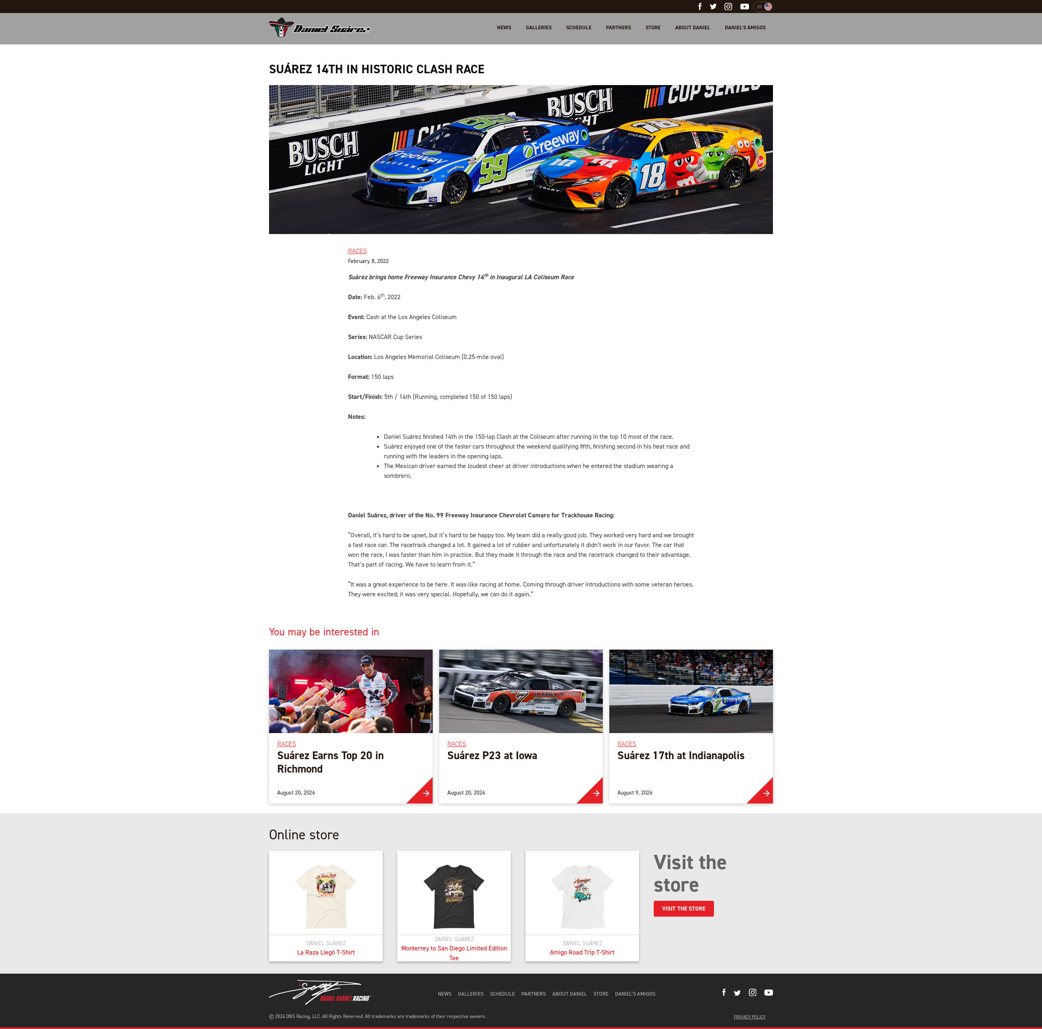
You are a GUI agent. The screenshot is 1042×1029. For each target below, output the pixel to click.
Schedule (578, 27)
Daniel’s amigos (745, 27)
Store (653, 27)
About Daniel (692, 27)
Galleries (539, 27)
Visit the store (683, 909)
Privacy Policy (750, 1017)
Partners (618, 27)
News (504, 27)
